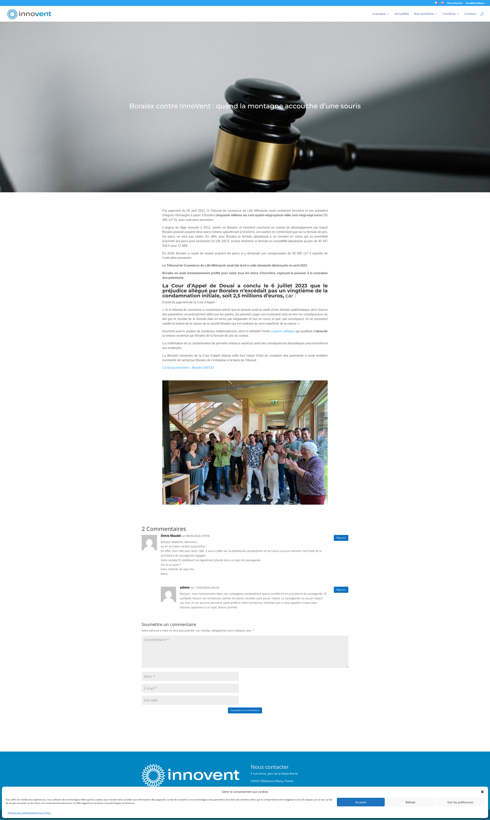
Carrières (449, 14)
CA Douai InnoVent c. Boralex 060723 (188, 367)
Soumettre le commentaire (245, 710)
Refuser (411, 802)
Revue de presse (454, 3)
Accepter (361, 802)
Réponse (341, 537)
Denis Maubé (171, 536)
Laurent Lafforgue (283, 331)
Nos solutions (424, 14)
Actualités (401, 14)
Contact (470, 14)
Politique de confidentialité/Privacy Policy (29, 812)
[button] (482, 792)
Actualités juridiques (475, 3)
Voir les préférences (460, 802)
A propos (379, 14)
